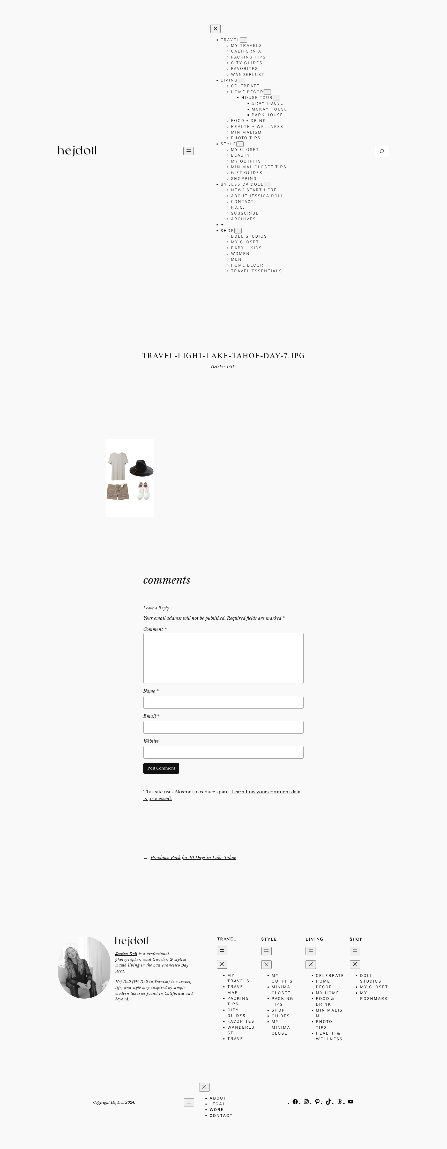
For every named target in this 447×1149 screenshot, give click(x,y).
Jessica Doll (126, 954)
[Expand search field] (382, 151)
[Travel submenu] (243, 40)
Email (151, 716)
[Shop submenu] (238, 230)
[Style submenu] (240, 144)
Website (151, 741)
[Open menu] (188, 151)
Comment (155, 629)
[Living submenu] (241, 80)
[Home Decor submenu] (267, 92)
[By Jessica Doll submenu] (267, 184)
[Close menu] (215, 29)
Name (151, 691)
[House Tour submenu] (276, 97)
